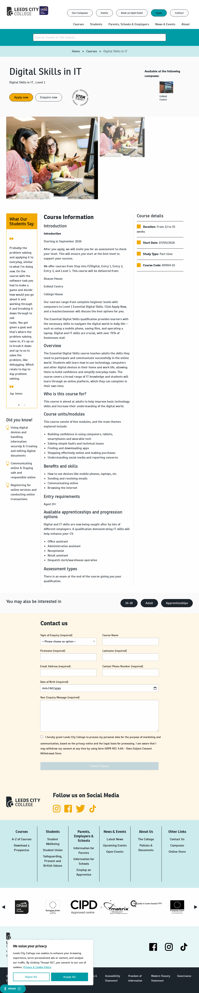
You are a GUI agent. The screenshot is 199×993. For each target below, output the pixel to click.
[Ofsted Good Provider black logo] (21, 907)
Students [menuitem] (96, 24)
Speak (12, 988)
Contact (179, 13)
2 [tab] (25, 405)
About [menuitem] (186, 24)
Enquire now (48, 97)
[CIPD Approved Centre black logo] (84, 907)
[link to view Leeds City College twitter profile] (81, 811)
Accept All (69, 977)
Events (104, 13)
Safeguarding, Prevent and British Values (52, 861)
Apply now (21, 97)
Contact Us (177, 839)
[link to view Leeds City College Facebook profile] (68, 811)
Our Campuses (80, 13)
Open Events (114, 852)
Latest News (115, 839)
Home (76, 51)
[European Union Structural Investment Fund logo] (177, 907)
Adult (149, 603)
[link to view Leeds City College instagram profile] (57, 811)
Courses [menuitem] (78, 24)
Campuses (177, 845)
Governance (184, 976)
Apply (159, 13)
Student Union (53, 850)
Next (196, 907)
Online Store (177, 852)
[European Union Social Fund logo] (52, 907)
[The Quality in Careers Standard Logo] (146, 903)
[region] (50, 962)
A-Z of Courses (21, 839)
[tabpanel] (167, 92)
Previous (3, 907)
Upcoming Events (115, 845)
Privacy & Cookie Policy (37, 967)
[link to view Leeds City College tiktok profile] (93, 811)
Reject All (31, 977)
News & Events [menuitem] (165, 24)
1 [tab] (19, 405)
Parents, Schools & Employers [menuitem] (128, 24)
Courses (91, 51)
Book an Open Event (132, 13)
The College (146, 839)
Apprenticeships (177, 603)
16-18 (129, 603)
